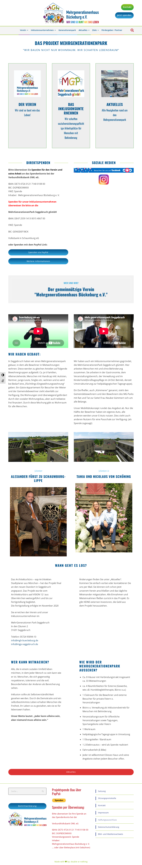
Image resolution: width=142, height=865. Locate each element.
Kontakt (102, 805)
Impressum (103, 812)
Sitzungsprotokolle (107, 798)
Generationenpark (67, 30)
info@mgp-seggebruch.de (24, 644)
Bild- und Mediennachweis (110, 834)
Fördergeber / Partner (112, 30)
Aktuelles (83, 30)
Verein (23, 30)
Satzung (102, 791)
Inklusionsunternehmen (42, 30)
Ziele (94, 30)
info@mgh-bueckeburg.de (24, 640)
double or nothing (79, 861)
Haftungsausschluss (107, 819)
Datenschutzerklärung (108, 827)
